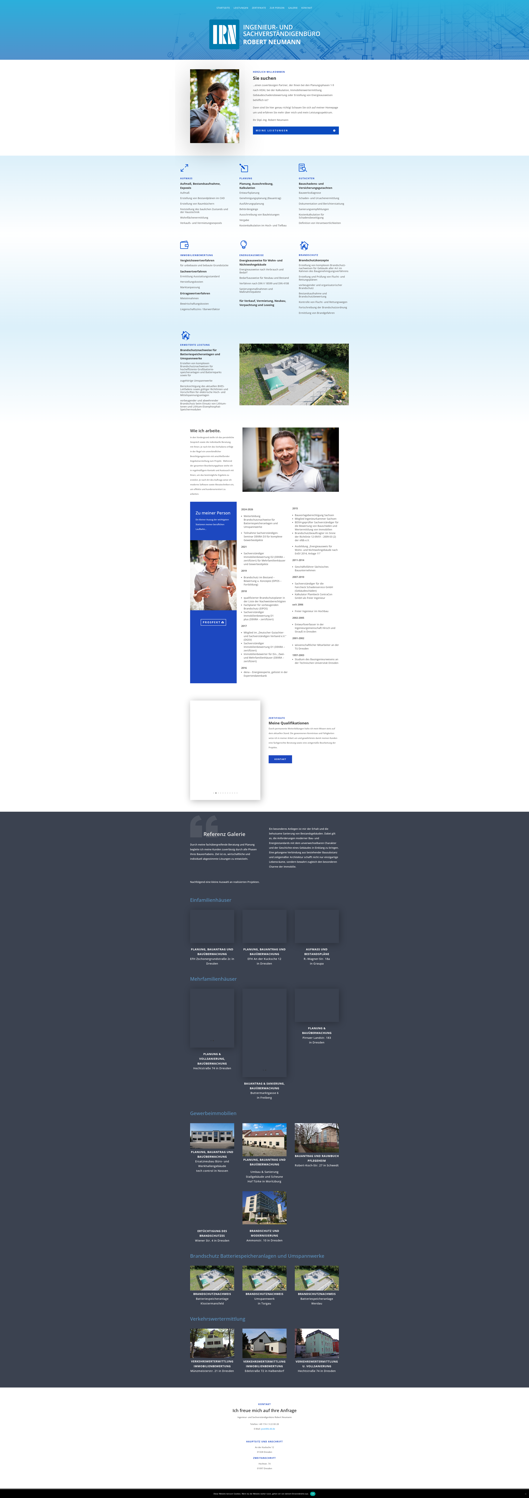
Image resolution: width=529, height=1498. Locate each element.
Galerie (293, 8)
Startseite (223, 8)
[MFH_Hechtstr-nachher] (212, 1046)
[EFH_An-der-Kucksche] (264, 942)
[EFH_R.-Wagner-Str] (317, 942)
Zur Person (277, 8)
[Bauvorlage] (225, 799)
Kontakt (306, 8)
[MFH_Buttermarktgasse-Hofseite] (264, 1076)
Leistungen (241, 8)
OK (312, 1494)
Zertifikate (259, 8)
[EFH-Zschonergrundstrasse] (212, 942)
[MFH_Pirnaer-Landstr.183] (317, 1021)
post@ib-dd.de (268, 1428)
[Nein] (525, 1493)
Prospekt (212, 622)
